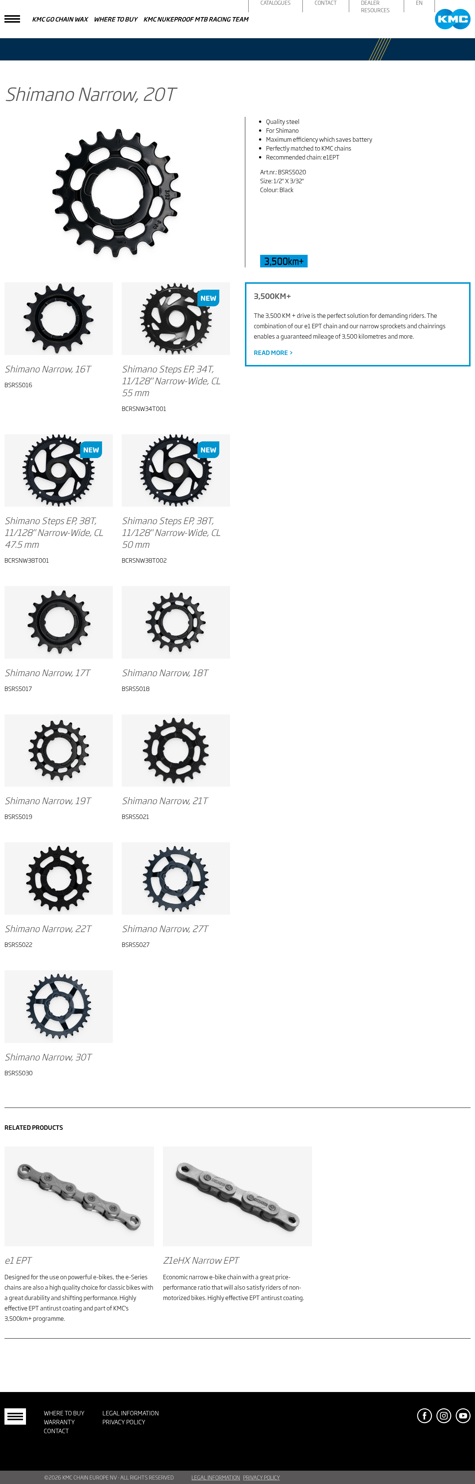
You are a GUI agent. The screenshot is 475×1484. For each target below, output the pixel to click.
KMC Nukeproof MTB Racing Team (195, 18)
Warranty (59, 1421)
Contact (56, 1430)
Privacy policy (123, 1421)
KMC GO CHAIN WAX (60, 18)
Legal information (130, 1412)
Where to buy (115, 18)
